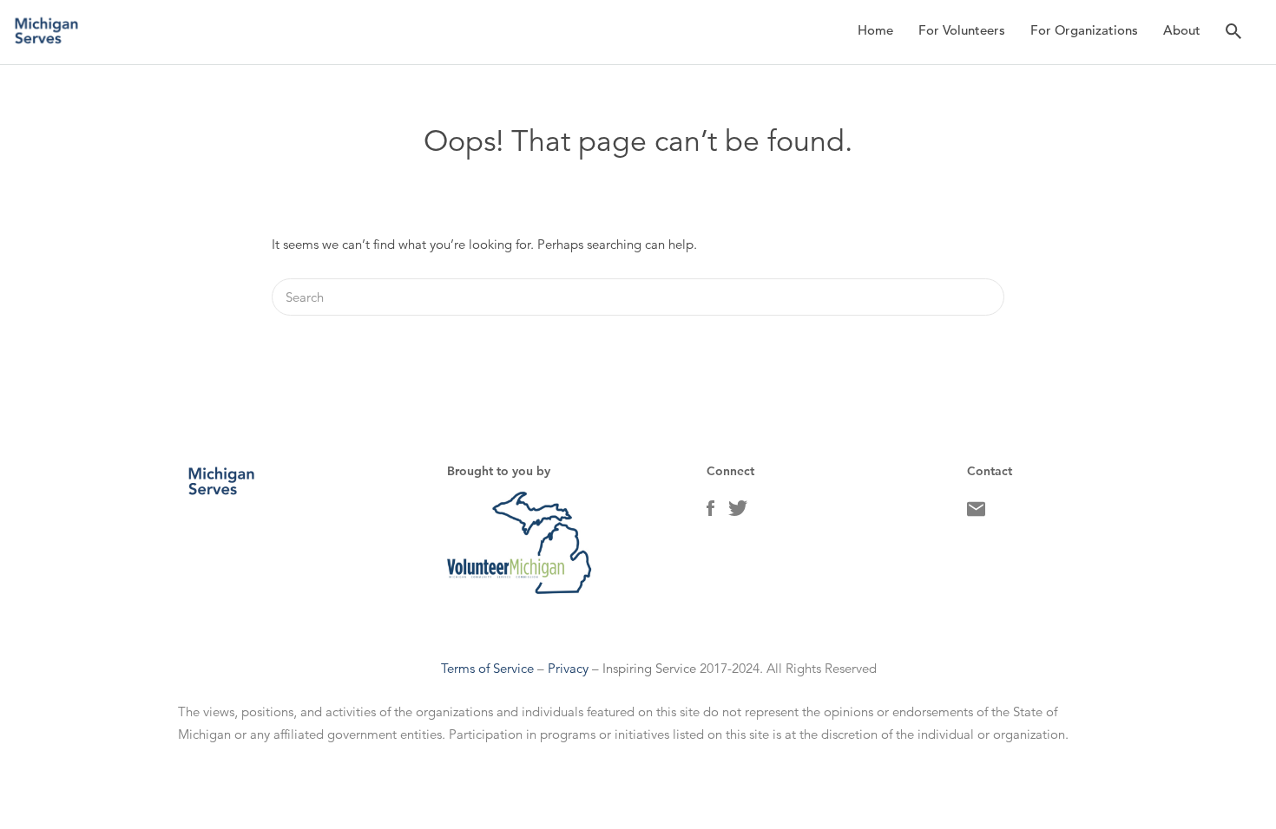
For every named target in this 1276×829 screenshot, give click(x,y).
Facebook (710, 512)
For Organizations (1084, 30)
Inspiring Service (649, 668)
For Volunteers (961, 30)
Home (875, 30)
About (1181, 30)
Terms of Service (487, 668)
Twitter (737, 512)
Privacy (568, 668)
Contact (976, 513)
